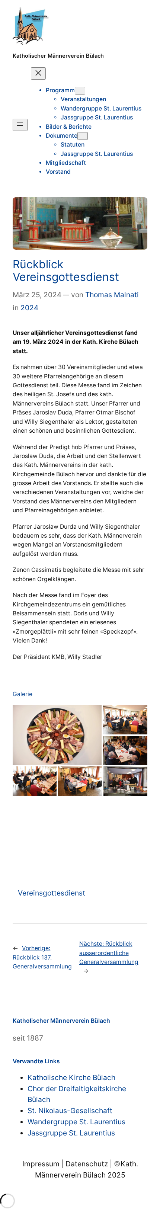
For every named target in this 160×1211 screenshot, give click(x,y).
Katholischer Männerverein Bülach (58, 55)
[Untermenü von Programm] (80, 90)
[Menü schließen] (38, 73)
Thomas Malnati (112, 294)
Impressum (41, 1163)
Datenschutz (86, 1163)
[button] (57, 735)
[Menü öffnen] (20, 125)
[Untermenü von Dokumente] (82, 136)
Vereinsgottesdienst (51, 892)
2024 (29, 307)
